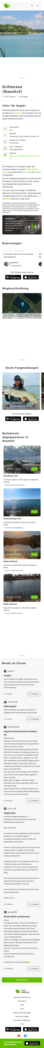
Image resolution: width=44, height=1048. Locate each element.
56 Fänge (27, 172)
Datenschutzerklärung (22, 997)
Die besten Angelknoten (22, 1020)
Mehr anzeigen (22, 980)
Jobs (22, 1008)
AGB (22, 1005)
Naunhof (17, 113)
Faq (22, 1024)
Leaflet (5, 314)
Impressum (22, 1001)
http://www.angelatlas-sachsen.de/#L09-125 (24, 157)
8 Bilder (38, 172)
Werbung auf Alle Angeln (22, 1013)
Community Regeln (22, 1016)
